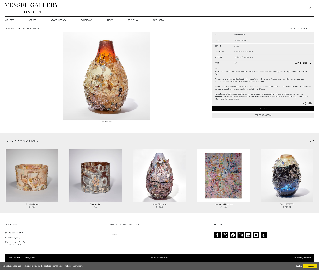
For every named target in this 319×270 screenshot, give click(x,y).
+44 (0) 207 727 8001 (14, 233)
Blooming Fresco (32, 204)
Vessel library (58, 21)
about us (133, 21)
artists (32, 21)
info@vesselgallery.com (15, 238)
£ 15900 (287, 207)
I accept (310, 266)
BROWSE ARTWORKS (300, 29)
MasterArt (307, 258)
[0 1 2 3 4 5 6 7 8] (106, 78)
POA (96, 207)
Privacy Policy (30, 258)
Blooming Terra (95, 204)
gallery (9, 21)
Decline (299, 266)
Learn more (78, 266)
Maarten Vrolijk (13, 29)
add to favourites (263, 115)
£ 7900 (32, 207)
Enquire (263, 108)
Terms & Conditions (16, 258)
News (110, 21)
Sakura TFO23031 (287, 204)
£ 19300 (159, 207)
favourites (158, 21)
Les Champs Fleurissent (223, 204)
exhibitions (86, 21)
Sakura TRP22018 (159, 204)
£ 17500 (223, 207)
